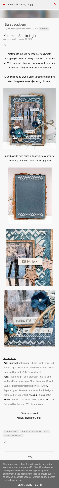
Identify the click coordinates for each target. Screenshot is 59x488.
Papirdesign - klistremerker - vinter (20, 390)
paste (52, 399)
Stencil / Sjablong (13, 436)
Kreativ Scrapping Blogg (20, 4)
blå (40, 395)
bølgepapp (24, 363)
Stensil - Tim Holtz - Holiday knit (27, 399)
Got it (38, 485)
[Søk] (55, 4)
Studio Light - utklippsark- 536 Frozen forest (25, 367)
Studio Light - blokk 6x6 (42, 363)
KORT (46, 431)
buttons (44, 29)
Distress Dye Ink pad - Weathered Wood (23, 404)
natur (48, 395)
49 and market (11, 431)
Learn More (25, 485)
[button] (5, 45)
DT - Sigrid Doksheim (31, 431)
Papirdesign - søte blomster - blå (26, 377)
